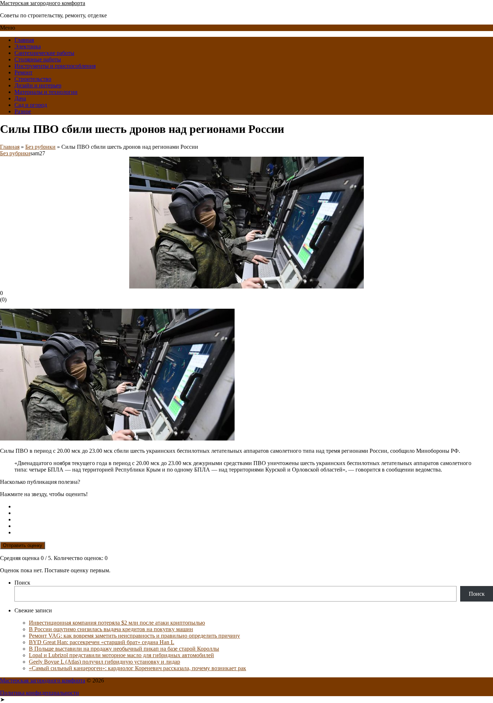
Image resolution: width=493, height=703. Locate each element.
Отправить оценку (22, 545)
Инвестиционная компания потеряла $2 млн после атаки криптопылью (117, 623)
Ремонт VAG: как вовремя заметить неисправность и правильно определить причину (134, 636)
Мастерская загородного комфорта (42, 3)
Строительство (32, 79)
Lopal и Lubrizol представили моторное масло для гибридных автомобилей (121, 655)
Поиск (22, 583)
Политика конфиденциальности (39, 693)
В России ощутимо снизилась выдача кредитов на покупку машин (111, 629)
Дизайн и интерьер (37, 85)
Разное (22, 111)
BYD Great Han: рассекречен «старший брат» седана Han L (101, 642)
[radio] (253, 506)
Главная (24, 40)
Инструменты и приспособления (55, 66)
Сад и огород (30, 105)
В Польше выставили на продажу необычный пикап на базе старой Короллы (124, 649)
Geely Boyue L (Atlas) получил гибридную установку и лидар (104, 662)
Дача (20, 98)
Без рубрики (40, 147)
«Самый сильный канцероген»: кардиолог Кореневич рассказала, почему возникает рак (137, 668)
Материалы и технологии (46, 92)
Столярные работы (37, 59)
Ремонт (23, 72)
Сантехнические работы (44, 53)
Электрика (27, 46)
